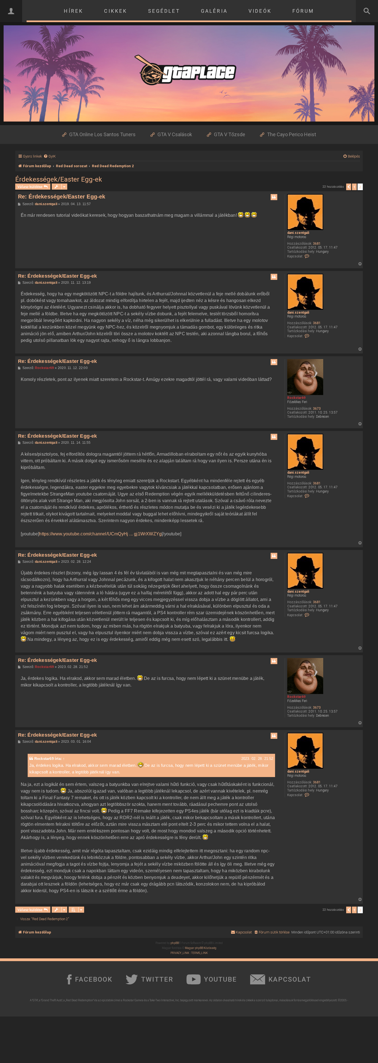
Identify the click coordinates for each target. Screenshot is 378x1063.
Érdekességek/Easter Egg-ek (58, 179)
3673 (317, 409)
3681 (317, 244)
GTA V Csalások (174, 134)
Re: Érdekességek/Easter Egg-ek (61, 196)
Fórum (303, 11)
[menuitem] (49, 156)
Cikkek (115, 11)
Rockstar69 (296, 398)
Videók (260, 11)
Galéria (214, 11)
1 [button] (354, 186)
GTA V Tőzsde (229, 134)
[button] (348, 187)
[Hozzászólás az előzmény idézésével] (274, 197)
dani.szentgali (298, 233)
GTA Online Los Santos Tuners (102, 134)
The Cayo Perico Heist (291, 134)
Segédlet (164, 11)
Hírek (73, 11)
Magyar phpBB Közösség (200, 948)
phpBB (174, 943)
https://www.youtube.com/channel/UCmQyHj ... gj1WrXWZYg (100, 534)
